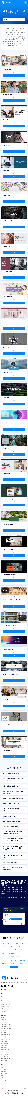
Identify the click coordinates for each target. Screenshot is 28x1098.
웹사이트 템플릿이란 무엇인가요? (12, 773)
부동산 (3, 953)
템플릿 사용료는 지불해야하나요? (12, 821)
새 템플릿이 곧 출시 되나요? (10, 862)
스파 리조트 (22, 960)
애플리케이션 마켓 (8, 1009)
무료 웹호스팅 (4, 1056)
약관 (6, 1093)
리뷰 (2, 1002)
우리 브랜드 (4, 1080)
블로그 (9, 943)
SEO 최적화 (4, 1060)
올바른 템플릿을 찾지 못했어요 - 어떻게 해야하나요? (13, 792)
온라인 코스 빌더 (5, 1049)
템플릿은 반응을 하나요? (9, 816)
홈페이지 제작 (4, 1017)
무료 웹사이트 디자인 (6, 1058)
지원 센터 (3, 1069)
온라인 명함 (4, 1041)
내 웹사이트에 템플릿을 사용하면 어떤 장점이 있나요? (13, 779)
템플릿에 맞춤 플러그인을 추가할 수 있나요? (13, 856)
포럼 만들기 (4, 1047)
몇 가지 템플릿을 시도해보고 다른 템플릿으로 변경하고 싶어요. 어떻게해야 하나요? (13, 848)
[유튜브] (11, 986)
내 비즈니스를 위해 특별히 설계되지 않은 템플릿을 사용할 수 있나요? (13, 839)
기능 (2, 1000)
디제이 (10, 946)
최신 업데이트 (4, 1011)
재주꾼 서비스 (12, 953)
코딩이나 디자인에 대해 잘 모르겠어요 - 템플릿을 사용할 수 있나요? (13, 832)
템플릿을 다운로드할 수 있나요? (11, 803)
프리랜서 (21, 963)
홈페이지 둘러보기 (5, 1004)
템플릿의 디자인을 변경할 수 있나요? (13, 798)
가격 (2, 998)
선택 (14, 75)
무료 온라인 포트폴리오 (6, 1037)
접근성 (21, 1093)
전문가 (2, 1078)
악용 (18, 1093)
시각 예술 (18, 946)
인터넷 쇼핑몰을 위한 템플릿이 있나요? (12, 809)
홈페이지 (3, 996)
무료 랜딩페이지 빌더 (6, 1024)
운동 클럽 (4, 963)
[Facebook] (2, 986)
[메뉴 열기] (25, 2)
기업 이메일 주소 (5, 1043)
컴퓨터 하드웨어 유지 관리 (14, 956)
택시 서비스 (5, 960)
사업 (3, 943)
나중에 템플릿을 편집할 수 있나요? (12, 786)
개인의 (22, 950)
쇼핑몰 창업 (4, 1019)
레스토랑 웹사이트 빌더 (6, 1052)
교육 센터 (12, 963)
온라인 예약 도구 (5, 1054)
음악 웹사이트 (4, 1032)
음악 (23, 943)
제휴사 (2, 1075)
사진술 (16, 943)
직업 (4, 1073)
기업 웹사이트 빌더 (5, 1026)
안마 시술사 (5, 950)
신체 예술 (13, 960)
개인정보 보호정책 (12, 1093)
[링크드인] (8, 986)
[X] (5, 986)
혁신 (20, 953)
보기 (14, 72)
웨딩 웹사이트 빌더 (5, 1034)
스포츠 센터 (14, 950)
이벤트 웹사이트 (5, 1030)
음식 (3, 956)
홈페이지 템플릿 (5, 1006)
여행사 (3, 946)
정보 (2, 1067)
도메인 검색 (4, 1022)
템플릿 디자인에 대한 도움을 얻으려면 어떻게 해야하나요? (13, 868)
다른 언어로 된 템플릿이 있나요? (11, 826)
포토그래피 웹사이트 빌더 (7, 1028)
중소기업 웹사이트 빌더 (6, 1039)
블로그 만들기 (4, 1045)
